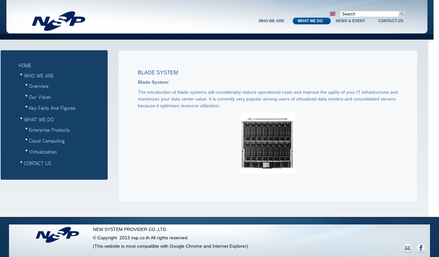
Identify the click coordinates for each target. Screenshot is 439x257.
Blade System (158, 72)
